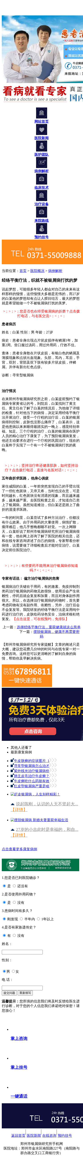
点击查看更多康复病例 (19, 849)
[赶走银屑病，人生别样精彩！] (35, 792)
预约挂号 (65, 1135)
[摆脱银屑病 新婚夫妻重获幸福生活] (39, 818)
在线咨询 (49, 1135)
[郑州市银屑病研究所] (8, 13)
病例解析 (55, 271)
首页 (23, 271)
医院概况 (37, 271)
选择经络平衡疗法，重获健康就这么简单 (49, 627)
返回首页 (18, 1135)
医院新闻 (34, 1135)
